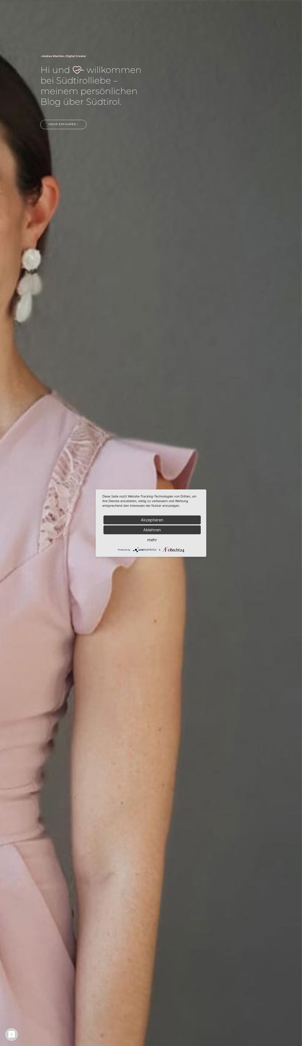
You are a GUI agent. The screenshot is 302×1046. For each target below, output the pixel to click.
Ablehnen (152, 529)
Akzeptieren (152, 519)
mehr (152, 539)
